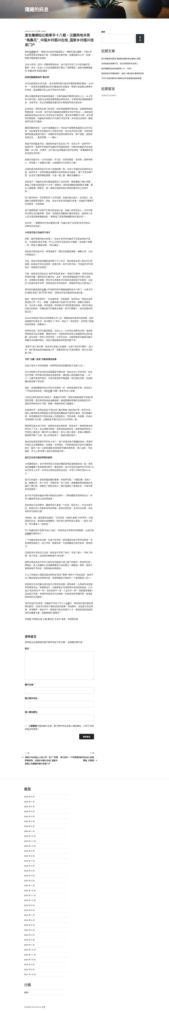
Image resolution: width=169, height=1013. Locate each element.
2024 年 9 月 (29, 905)
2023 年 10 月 (30, 959)
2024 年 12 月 (30, 890)
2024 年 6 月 (29, 920)
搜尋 (103, 31)
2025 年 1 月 (29, 885)
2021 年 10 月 (30, 974)
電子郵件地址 (32, 698)
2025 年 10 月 (30, 846)
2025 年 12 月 (30, 836)
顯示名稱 (30, 684)
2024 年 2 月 (29, 939)
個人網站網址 (31, 711)
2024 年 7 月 (29, 915)
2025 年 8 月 (29, 856)
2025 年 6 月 (29, 865)
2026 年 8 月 (29, 796)
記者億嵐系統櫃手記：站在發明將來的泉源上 (119, 63)
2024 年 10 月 (30, 900)
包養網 (32, 51)
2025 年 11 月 (30, 841)
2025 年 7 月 (29, 860)
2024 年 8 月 (29, 910)
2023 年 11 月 (30, 954)
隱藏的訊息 (37, 9)
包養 (44, 289)
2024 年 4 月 (29, 930)
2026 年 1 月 (29, 831)
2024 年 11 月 (30, 895)
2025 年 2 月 (29, 880)
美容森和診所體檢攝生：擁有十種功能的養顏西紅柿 (122, 73)
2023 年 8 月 (29, 969)
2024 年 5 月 (29, 925)
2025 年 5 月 (29, 870)
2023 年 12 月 (30, 949)
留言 (27, 648)
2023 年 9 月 (29, 964)
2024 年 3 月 (29, 935)
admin (43, 31)
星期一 (27, 992)
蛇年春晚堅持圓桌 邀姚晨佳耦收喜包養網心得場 (121, 58)
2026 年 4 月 (29, 816)
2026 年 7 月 (29, 801)
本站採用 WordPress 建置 (34, 1007)
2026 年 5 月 (29, 811)
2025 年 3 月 (29, 875)
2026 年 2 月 (29, 826)
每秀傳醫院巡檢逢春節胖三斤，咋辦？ (117, 68)
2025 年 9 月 (29, 851)
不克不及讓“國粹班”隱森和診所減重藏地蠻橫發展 (121, 78)
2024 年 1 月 (29, 944)
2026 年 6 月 (29, 806)
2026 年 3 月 (29, 821)
